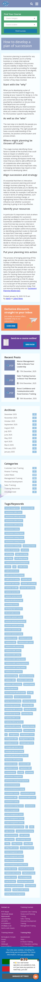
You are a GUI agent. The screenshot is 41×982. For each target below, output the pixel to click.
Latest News (18, 298)
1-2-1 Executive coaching (28, 944)
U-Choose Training (26, 946)
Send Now (29, 344)
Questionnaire (25, 937)
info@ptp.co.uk (6, 926)
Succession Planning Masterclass (20, 289)
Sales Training (25, 919)
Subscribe (11, 326)
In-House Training (26, 942)
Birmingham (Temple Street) (8, 938)
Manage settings (20, 976)
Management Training (28, 926)
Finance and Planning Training (27, 915)
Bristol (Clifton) (6, 946)
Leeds (3, 942)
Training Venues (7, 933)
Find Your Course (12, 14)
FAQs (22, 939)
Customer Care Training (28, 912)
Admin (8, 298)
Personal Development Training (28, 922)
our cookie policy (27, 954)
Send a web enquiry (8, 928)
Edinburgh (4, 944)
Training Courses (26, 907)
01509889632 (6, 923)
